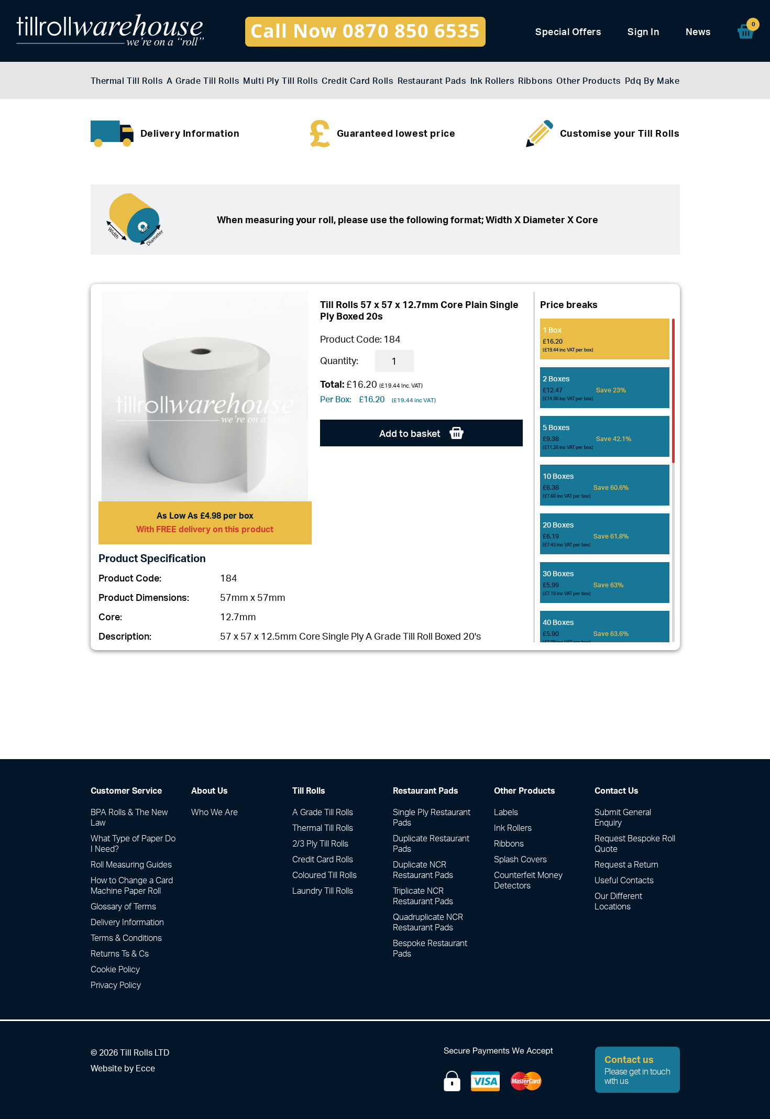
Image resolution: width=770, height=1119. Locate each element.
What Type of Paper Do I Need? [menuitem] (133, 843)
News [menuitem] (698, 31)
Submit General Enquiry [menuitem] (623, 817)
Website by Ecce (123, 1068)
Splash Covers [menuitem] (520, 859)
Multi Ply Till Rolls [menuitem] (280, 81)
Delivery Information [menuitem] (127, 922)
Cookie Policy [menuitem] (115, 969)
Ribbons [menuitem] (535, 81)
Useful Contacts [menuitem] (624, 880)
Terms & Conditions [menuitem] (126, 937)
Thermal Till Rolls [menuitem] (127, 81)
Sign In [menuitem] (643, 31)
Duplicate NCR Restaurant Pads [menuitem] (423, 869)
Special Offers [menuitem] (568, 31)
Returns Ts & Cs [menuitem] (120, 953)
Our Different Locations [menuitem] (618, 901)
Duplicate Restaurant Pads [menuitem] (431, 843)
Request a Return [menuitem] (626, 864)
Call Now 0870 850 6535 (365, 30)
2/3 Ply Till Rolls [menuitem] (320, 843)
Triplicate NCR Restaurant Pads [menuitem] (423, 895)
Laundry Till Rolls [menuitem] (322, 890)
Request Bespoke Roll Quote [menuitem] (635, 843)
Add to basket (411, 433)
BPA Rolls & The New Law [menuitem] (129, 817)
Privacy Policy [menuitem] (116, 985)
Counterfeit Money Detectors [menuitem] (528, 880)
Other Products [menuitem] (588, 81)
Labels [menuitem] (506, 812)
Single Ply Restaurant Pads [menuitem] (431, 817)
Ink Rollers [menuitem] (492, 81)
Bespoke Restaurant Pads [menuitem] (430, 948)
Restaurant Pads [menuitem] (432, 81)
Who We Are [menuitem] (214, 812)
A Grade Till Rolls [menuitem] (203, 81)
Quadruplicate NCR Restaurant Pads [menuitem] (428, 922)
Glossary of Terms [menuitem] (123, 906)
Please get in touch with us (637, 1070)
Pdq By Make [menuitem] (652, 81)
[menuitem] (746, 31)
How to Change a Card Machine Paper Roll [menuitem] (132, 885)
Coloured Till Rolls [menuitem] (324, 875)
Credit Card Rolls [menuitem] (357, 81)
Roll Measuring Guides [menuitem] (131, 864)
